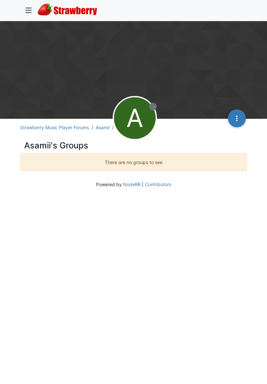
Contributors (158, 184)
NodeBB (132, 184)
